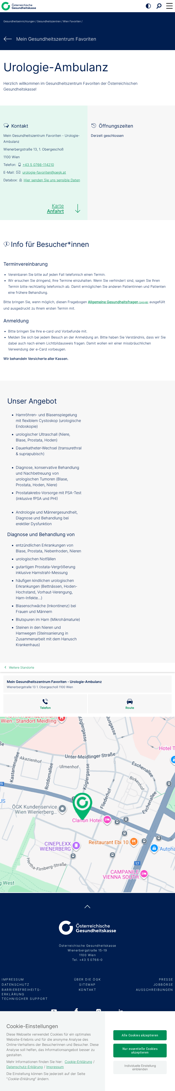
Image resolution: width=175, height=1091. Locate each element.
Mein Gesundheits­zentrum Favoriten (56, 39)
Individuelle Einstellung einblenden (140, 1067)
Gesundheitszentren (49, 21)
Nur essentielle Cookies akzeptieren (140, 1050)
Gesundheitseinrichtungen (19, 21)
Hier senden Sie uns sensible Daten (52, 180)
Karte (55, 208)
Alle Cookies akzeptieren (140, 1035)
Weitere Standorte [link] (21, 667)
